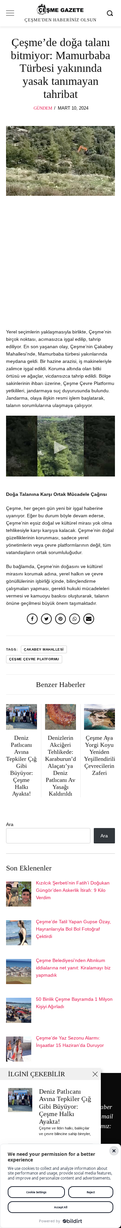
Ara (9, 824)
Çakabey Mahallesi (44, 649)
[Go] (111, 13)
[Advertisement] (60, 265)
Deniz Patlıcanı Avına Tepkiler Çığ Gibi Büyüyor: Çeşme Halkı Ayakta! (65, 1106)
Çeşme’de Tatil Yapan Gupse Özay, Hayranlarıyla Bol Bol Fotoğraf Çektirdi (73, 929)
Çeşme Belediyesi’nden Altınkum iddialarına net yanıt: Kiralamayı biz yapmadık (73, 968)
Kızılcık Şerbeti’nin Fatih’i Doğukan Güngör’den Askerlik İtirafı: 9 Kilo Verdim (73, 890)
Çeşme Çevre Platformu (34, 659)
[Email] (88, 618)
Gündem (43, 108)
